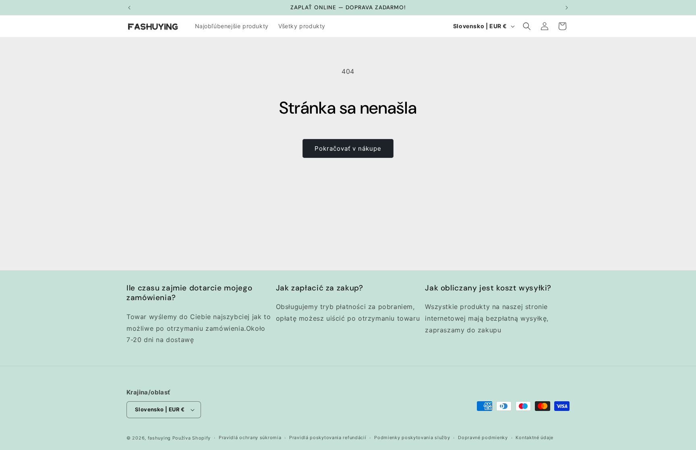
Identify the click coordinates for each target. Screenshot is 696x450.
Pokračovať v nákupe (348, 148)
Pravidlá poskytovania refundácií (327, 437)
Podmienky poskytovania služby (412, 437)
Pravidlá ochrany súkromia (250, 437)
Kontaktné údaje (534, 437)
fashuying (159, 438)
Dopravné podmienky (483, 437)
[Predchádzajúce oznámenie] (129, 7)
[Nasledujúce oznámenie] (567, 7)
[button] (527, 26)
